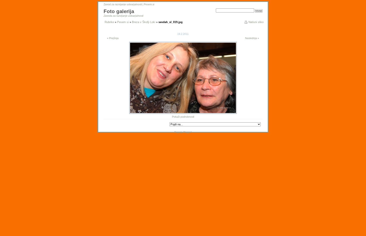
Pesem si (123, 22)
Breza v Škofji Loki (143, 22)
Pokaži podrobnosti (183, 116)
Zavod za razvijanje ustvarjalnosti (123, 4)
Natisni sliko (255, 22)
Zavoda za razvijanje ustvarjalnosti (123, 15)
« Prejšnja (113, 38)
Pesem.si (149, 4)
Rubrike (109, 22)
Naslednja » (252, 38)
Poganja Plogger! (183, 132)
